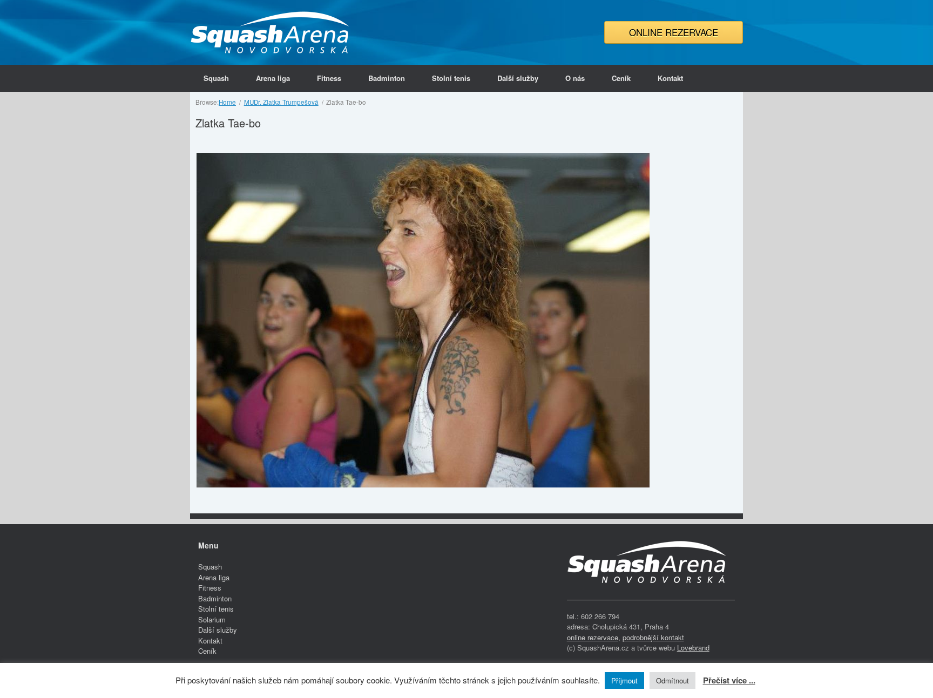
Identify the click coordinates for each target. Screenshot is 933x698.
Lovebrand (693, 647)
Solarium (212, 619)
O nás (575, 78)
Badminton (386, 78)
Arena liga (273, 78)
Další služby (517, 78)
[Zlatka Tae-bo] (423, 484)
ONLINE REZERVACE (673, 32)
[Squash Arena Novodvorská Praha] (271, 32)
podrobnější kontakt (653, 637)
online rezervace (592, 637)
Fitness (329, 78)
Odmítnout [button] (672, 680)
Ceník (621, 78)
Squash (216, 78)
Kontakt (670, 78)
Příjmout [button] (624, 680)
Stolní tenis (451, 78)
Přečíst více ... (729, 680)
